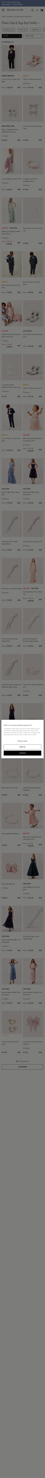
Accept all (22, 753)
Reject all (22, 747)
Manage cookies (22, 741)
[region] (22, 739)
